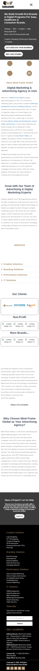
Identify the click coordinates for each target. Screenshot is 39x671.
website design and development (19, 121)
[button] (31, 5)
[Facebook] (8, 668)
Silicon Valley (23, 136)
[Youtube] (19, 668)
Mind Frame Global (17, 98)
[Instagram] (12, 668)
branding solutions (24, 106)
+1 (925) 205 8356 (22, 653)
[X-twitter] (23, 668)
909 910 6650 (11, 656)
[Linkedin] (15, 668)
